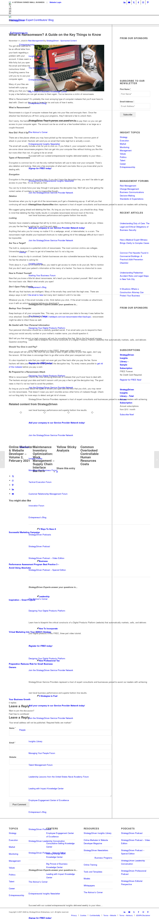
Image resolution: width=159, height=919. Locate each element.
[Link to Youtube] (129, 2)
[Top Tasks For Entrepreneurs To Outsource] (2, 459)
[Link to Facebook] (138, 2)
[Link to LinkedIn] (124, 2)
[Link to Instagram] (143, 2)
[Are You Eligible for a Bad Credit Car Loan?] (156, 459)
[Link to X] (134, 2)
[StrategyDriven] (17, 20)
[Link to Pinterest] (147, 2)
